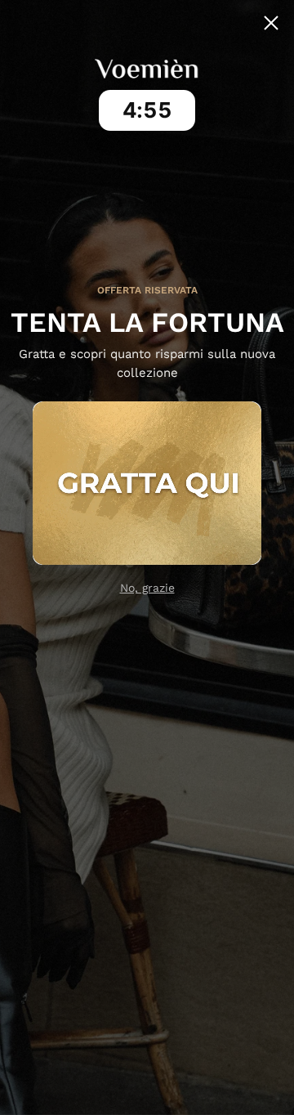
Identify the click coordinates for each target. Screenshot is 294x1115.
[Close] (271, 23)
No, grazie (147, 587)
